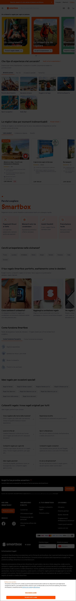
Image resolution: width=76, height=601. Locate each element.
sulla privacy (36, 587)
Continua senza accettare (10, 581)
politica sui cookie (27, 587)
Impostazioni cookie (30, 593)
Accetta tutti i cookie (31, 597)
